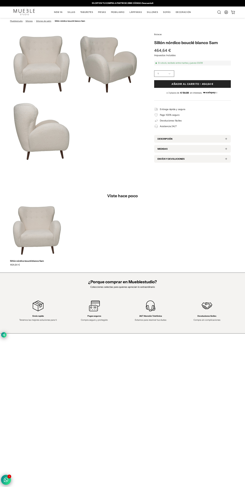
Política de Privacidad (137, 393)
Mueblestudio (16, 21)
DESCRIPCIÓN (165, 138)
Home (83, 393)
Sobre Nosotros (88, 398)
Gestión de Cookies (136, 408)
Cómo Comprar (88, 413)
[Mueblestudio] (24, 12)
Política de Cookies (136, 403)
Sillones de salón (43, 21)
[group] (122, 3)
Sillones (29, 21)
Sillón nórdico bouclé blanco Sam (27, 261)
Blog (82, 423)
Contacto (84, 403)
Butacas (158, 34)
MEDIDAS (163, 148)
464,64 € (15, 265)
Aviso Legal (132, 413)
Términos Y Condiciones (139, 398)
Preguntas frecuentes (91, 418)
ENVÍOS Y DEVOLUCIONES (171, 158)
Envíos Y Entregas (89, 408)
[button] (71, 12)
